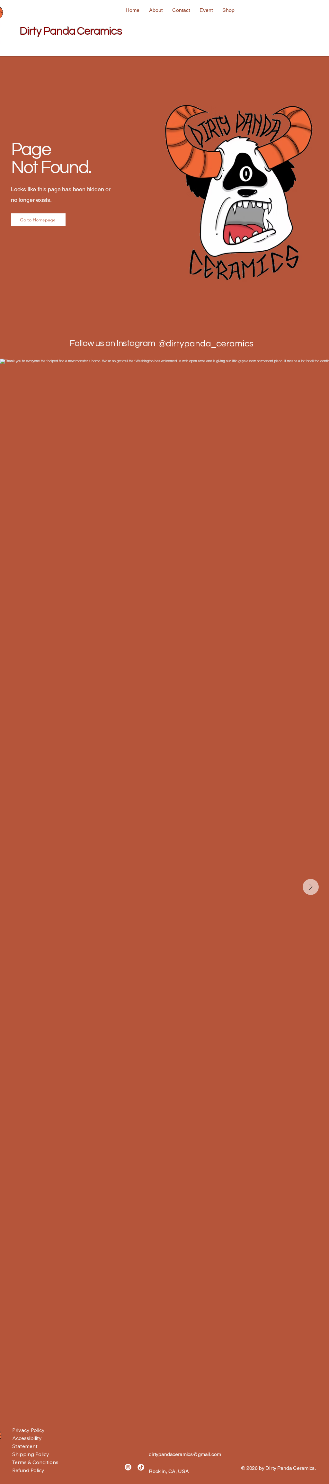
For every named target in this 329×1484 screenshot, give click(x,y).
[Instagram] (128, 1467)
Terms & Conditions (35, 1462)
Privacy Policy (28, 1430)
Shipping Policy (30, 1454)
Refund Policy (28, 1470)
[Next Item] (311, 887)
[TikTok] (141, 1467)
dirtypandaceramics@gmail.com (185, 1454)
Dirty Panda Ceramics (71, 31)
